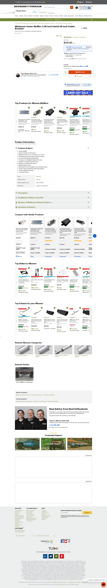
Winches (81, 15)
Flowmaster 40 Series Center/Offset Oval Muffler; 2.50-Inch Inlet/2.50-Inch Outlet (49, 122)
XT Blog (17, 523)
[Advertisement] (53, 467)
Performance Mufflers (53, 401)
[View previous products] (16, 121)
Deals (16, 15)
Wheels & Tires (88, 15)
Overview (44, 510)
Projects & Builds (18, 510)
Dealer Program (45, 517)
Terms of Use (29, 520)
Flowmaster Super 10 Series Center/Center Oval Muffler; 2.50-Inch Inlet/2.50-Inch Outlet (75, 122)
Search (71, 7)
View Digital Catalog (19, 527)
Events (16, 514)
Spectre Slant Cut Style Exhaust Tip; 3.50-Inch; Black (62, 322)
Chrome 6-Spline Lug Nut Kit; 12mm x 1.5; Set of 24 (62, 281)
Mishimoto (38, 176)
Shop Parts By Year (19, 515)
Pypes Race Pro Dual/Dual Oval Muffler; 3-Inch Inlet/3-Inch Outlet (24, 122)
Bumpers (30, 15)
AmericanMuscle (41, 552)
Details (43, 2)
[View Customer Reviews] (68, 37)
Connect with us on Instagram (69, 541)
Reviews (43, 519)
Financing (17, 520)
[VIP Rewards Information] (87, 66)
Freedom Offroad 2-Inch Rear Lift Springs (49, 281)
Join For (86, 84)
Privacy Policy (80, 515)
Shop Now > (58, 19)
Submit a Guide (45, 513)
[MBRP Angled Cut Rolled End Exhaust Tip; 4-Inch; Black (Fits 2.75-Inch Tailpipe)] (88, 312)
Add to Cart (81, 72)
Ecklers (68, 552)
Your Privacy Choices (74, 582)
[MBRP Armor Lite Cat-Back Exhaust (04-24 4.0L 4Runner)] (75, 312)
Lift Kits (61, 15)
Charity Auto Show (46, 515)
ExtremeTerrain (61, 552)
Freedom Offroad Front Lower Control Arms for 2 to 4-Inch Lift (24, 281)
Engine (41, 15)
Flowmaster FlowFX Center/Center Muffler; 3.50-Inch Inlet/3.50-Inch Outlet (62, 122)
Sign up (87, 512)
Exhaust (46, 15)
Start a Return (29, 511)
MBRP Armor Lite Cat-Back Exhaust (74, 321)
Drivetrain (36, 15)
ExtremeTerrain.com (28, 7)
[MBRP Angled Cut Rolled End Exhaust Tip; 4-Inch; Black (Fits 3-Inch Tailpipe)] (50, 312)
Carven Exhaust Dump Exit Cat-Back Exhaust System (36, 321)
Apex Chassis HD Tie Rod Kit (37, 281)
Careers (43, 514)
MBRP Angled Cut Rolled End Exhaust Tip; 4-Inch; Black (49, 321)
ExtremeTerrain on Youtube (65, 541)
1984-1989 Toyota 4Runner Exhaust (46, 23)
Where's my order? (30, 510)
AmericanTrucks (51, 552)
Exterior (52, 15)
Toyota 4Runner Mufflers (48, 394)
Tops (76, 15)
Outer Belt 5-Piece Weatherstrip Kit (74, 281)
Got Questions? (29, 514)
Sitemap (54, 582)
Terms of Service (71, 584)
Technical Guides (19, 522)
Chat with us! (29, 517)
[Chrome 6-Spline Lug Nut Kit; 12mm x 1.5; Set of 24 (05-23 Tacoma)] (62, 272)
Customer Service (30, 515)
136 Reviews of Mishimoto (79, 37)
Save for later (79, 76)
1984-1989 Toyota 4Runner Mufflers (64, 23)
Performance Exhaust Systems (40, 401)
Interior (56, 15)
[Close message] (91, 19)
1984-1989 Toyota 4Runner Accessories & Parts (26, 23)
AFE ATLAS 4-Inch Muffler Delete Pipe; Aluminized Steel (88, 122)
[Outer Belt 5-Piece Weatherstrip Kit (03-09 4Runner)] (75, 272)
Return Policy (29, 513)
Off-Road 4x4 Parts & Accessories (24, 401)
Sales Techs (44, 518)
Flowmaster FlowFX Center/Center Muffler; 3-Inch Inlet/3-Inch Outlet (37, 122)
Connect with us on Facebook (62, 541)
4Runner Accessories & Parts (23, 394)
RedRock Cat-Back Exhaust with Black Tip (23, 321)
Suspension (71, 15)
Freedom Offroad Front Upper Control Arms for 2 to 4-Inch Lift (88, 281)
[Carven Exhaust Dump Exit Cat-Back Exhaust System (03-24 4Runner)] (37, 312)
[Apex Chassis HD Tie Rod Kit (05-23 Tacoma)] (37, 272)
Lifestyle (21, 15)
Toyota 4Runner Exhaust (36, 394)
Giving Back (44, 511)
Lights (65, 15)
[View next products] (90, 121)
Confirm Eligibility (69, 56)
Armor (25, 15)
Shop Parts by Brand (19, 517)
